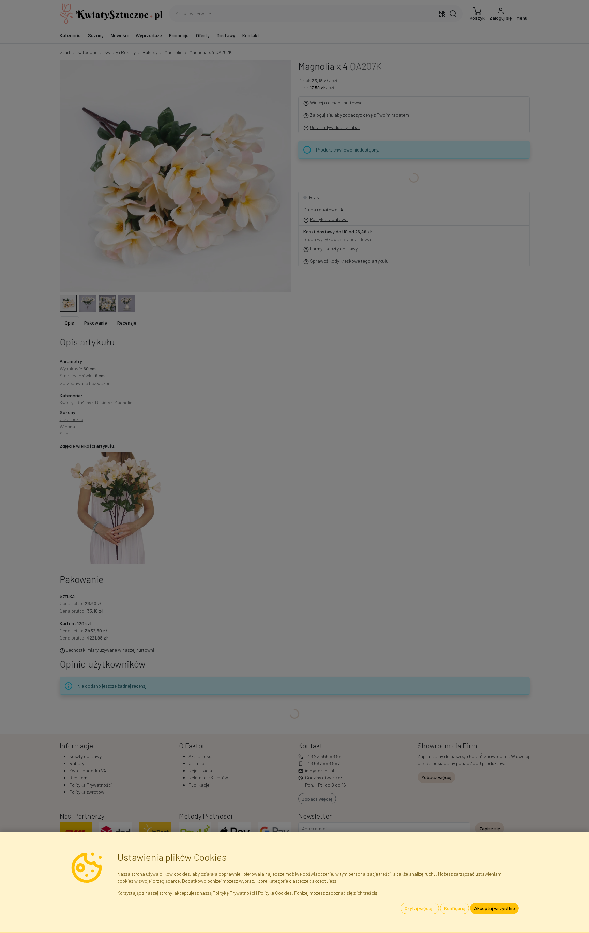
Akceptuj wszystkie (494, 908)
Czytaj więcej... (420, 908)
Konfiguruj (454, 908)
